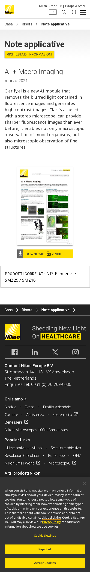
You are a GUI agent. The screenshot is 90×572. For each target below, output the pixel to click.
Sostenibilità (62, 414)
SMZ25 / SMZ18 (20, 280)
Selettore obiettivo (66, 447)
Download (43, 254)
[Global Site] (73, 12)
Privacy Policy (51, 522)
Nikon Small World (20, 463)
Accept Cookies (45, 563)
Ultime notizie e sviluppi (23, 447)
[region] (45, 524)
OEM (77, 455)
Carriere (11, 414)
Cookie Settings (45, 535)
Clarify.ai (13, 91)
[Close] (84, 484)
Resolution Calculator (22, 455)
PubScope (56, 455)
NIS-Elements (59, 273)
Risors (27, 24)
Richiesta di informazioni (29, 54)
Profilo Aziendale (57, 406)
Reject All (45, 549)
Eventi (30, 406)
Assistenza (35, 414)
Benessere (14, 422)
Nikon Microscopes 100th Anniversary (36, 429)
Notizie (10, 406)
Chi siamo (14, 399)
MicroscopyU (59, 463)
